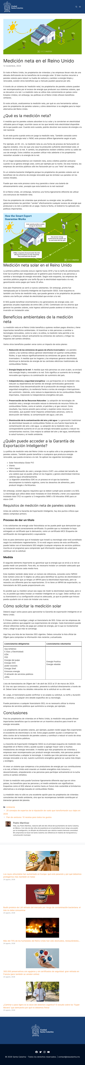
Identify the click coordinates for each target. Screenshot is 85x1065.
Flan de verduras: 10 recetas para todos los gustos (29, 817)
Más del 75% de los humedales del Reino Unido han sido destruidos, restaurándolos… (41, 941)
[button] (76, 6)
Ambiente (10, 807)
